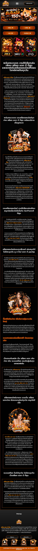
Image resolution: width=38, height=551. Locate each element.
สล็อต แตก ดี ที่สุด (6, 527)
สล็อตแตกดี (27, 107)
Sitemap (19, 514)
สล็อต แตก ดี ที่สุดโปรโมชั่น (23, 188)
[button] (17, 3)
